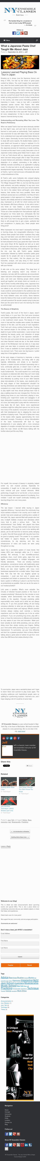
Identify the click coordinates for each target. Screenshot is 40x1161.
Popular (10, 965)
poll (28, 986)
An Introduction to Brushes (20, 831)
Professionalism (17, 988)
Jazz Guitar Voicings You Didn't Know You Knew (26, 789)
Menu (8, 40)
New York (20, 986)
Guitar (10, 981)
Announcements (6, 1001)
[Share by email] (6, 1148)
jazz (9, 822)
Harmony (16, 980)
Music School (8, 985)
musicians (19, 982)
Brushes (20, 977)
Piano (25, 986)
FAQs (6, 1118)
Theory (3, 1009)
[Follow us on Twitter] (18, 33)
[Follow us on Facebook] (14, 33)
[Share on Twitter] (10, 1145)
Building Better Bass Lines (20, 837)
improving (4, 822)
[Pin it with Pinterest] (22, 1145)
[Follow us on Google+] (22, 33)
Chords (26, 978)
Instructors (8, 1114)
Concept (7, 1112)
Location (7, 1120)
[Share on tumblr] (30, 1145)
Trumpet (3, 991)
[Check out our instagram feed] (26, 33)
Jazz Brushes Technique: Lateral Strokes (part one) (7, 808)
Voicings (8, 991)
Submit (20, 957)
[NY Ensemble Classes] (20, 11)
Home (6, 1110)
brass (15, 978)
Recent (29, 965)
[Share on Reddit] (18, 1145)
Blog (6, 1124)
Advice (25, 820)
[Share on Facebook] (6, 1145)
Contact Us (8, 1122)
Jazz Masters (5, 1003)
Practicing (24, 822)
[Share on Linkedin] (26, 1145)
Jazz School (7, 982)
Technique (33, 988)
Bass (29, 820)
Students (7, 1116)
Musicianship (16, 822)
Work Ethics (22, 990)
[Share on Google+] (14, 1145)
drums (31, 977)
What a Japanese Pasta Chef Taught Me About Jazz (18, 47)
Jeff (26, 52)
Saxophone (24, 988)
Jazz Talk (11, 820)
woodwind (14, 991)
